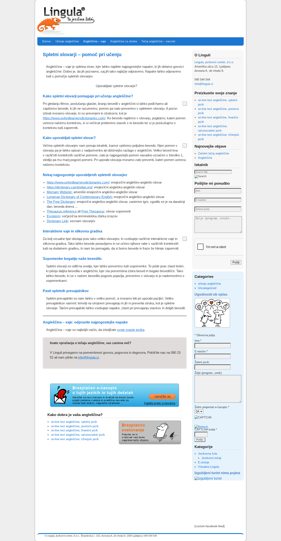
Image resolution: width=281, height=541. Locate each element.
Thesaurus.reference (62, 211)
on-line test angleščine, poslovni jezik (75, 426)
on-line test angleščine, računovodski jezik (78, 434)
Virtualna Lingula (208, 466)
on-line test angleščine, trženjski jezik (75, 439)
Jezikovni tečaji (211, 458)
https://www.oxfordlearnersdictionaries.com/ (74, 118)
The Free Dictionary (61, 202)
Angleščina (205, 157)
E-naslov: (201, 351)
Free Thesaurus (92, 211)
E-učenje (203, 462)
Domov (46, 41)
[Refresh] (201, 427)
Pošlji (236, 262)
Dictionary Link (57, 221)
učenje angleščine (209, 283)
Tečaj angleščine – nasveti (158, 41)
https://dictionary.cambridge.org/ (69, 187)
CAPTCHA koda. (206, 429)
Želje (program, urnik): (208, 373)
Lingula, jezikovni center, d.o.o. (214, 62)
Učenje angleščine (67, 41)
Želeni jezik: (202, 362)
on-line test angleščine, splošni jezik (74, 421)
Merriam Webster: (60, 192)
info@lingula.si (88, 357)
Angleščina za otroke (123, 41)
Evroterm (53, 216)
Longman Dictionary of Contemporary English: (80, 197)
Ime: (198, 340)
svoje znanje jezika (130, 330)
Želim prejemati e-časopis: (212, 407)
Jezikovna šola (207, 453)
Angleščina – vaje (94, 41)
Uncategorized (207, 288)
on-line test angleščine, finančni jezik (74, 430)
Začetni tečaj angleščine (213, 153)
